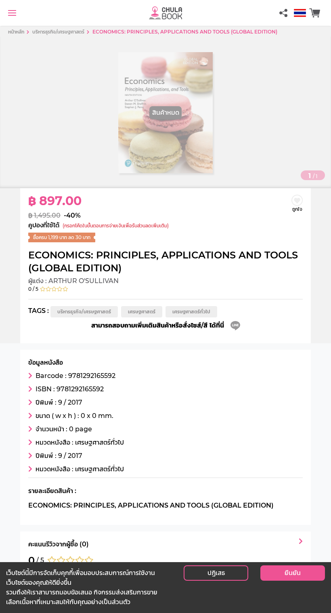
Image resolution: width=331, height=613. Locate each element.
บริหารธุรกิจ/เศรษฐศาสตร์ (84, 312)
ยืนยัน (293, 573)
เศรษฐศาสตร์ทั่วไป (191, 312)
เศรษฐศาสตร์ (141, 312)
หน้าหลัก (16, 32)
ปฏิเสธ (216, 573)
